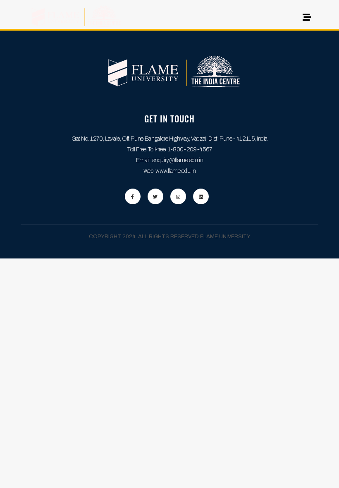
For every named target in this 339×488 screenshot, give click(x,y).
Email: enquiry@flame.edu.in (169, 160)
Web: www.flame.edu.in (169, 171)
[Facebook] (133, 196)
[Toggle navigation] (304, 19)
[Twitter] (155, 196)
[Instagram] (178, 196)
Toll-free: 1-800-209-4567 (180, 149)
